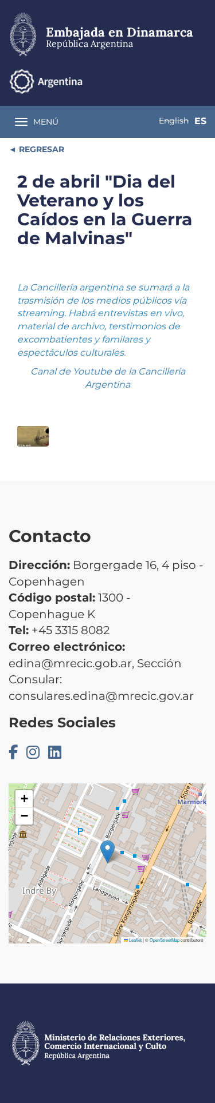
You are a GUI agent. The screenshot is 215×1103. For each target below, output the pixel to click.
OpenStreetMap (164, 940)
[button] (107, 851)
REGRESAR (40, 149)
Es (200, 121)
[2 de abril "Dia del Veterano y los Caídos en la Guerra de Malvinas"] (33, 436)
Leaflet (135, 940)
